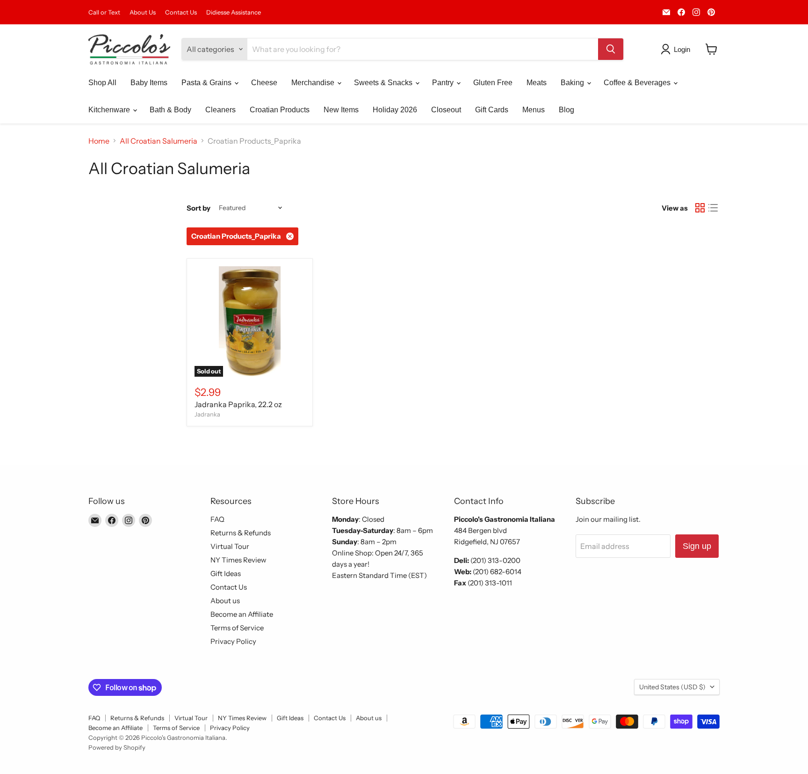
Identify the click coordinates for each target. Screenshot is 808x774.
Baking (573, 83)
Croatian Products (280, 110)
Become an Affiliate (241, 614)
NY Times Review (238, 559)
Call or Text (104, 12)
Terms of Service (237, 627)
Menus (533, 110)
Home (98, 141)
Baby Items (148, 83)
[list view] (713, 207)
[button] (677, 49)
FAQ (217, 519)
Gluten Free (492, 83)
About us (225, 600)
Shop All (102, 83)
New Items (341, 110)
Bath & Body (170, 110)
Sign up (697, 546)
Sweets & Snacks (384, 83)
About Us (143, 12)
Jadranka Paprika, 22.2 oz (238, 404)
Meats (537, 83)
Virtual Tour (229, 546)
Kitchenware (110, 110)
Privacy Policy (233, 641)
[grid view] (700, 207)
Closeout (446, 110)
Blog (566, 110)
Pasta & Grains (207, 83)
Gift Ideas (225, 573)
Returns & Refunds (240, 532)
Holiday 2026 (395, 110)
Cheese (264, 83)
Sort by (198, 208)
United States (672, 687)
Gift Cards (491, 110)
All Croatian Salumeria (158, 141)
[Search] (610, 49)
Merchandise (313, 83)
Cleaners (220, 110)
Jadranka (207, 414)
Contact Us (181, 12)
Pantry (443, 83)
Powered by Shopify (116, 747)
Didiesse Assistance (233, 12)
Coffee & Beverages (638, 83)
